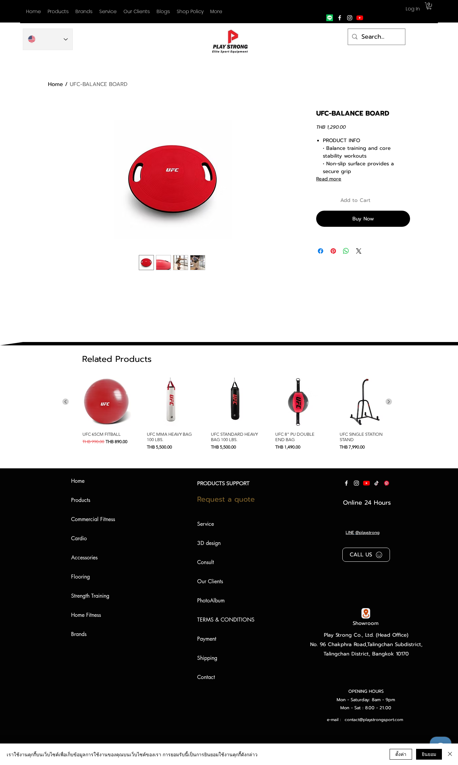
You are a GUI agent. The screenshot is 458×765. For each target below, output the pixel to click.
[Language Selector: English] (48, 39)
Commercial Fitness (93, 519)
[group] (227, 416)
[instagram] (349, 17)
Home (55, 84)
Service (205, 523)
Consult (205, 562)
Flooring (80, 576)
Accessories (84, 557)
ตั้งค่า (400, 754)
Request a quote (226, 499)
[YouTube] (359, 17)
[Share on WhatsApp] (346, 251)
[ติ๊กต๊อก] (376, 483)
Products (80, 500)
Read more (328, 178)
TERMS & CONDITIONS (225, 619)
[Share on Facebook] (321, 251)
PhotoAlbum (211, 600)
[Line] (329, 17)
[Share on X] (359, 251)
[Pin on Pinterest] (333, 251)
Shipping (207, 658)
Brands (79, 634)
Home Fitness (86, 615)
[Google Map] (365, 613)
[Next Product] (389, 401)
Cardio (79, 538)
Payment (206, 638)
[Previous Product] (65, 401)
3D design (209, 543)
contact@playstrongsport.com (374, 720)
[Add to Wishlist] (403, 200)
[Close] (450, 754)
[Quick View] (106, 402)
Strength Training (90, 595)
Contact (206, 677)
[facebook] (339, 17)
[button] (84, 11)
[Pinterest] (386, 483)
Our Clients (210, 581)
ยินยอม (429, 754)
